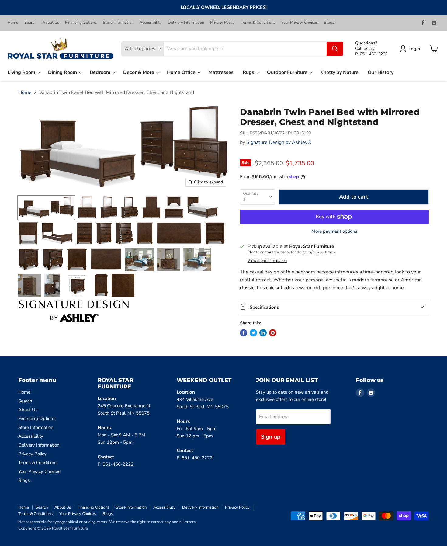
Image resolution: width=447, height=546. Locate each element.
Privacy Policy (222, 22)
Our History (380, 72)
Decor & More (139, 72)
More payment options (334, 231)
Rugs (249, 72)
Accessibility (151, 22)
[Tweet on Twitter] (253, 332)
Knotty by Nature (339, 72)
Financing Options (81, 22)
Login (414, 49)
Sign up (270, 436)
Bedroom (101, 72)
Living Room (22, 72)
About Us (51, 22)
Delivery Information (186, 22)
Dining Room (63, 72)
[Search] (335, 49)
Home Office (182, 72)
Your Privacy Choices (299, 22)
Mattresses (221, 72)
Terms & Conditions (258, 22)
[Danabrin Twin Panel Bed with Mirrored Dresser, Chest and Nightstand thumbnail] (46, 208)
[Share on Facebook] (243, 332)
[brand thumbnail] (74, 311)
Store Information (118, 22)
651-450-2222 (374, 54)
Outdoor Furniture (288, 72)
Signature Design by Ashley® (278, 142)
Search (30, 22)
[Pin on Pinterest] (272, 332)
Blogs (329, 22)
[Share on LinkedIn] (263, 332)
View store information (267, 261)
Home (13, 22)
